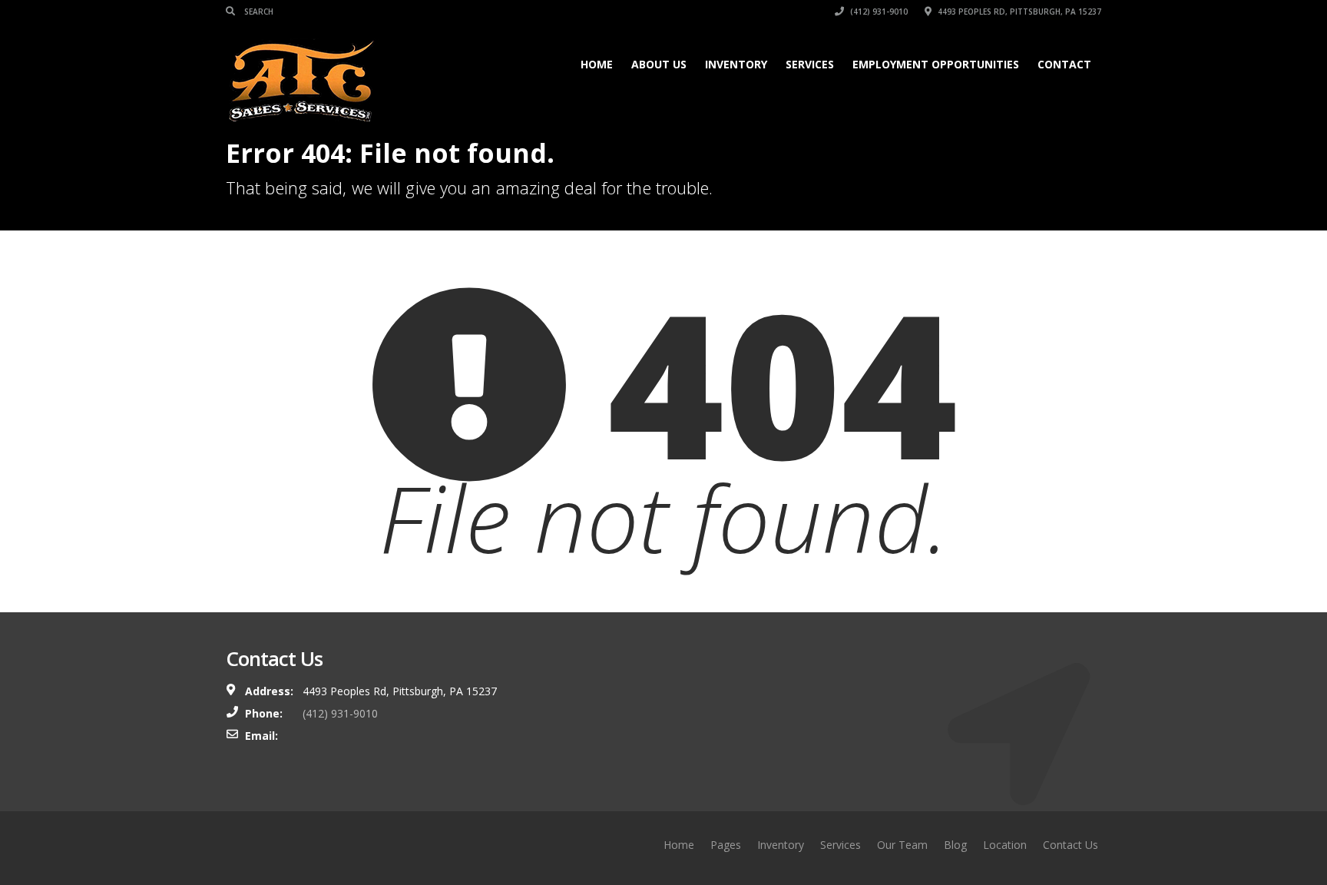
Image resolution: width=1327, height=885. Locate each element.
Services (810, 64)
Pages (725, 844)
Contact (1064, 64)
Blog (955, 844)
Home (597, 64)
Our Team (902, 844)
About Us (659, 64)
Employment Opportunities (935, 64)
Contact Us (1070, 844)
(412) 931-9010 (878, 11)
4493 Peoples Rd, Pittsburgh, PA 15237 (1018, 11)
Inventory (736, 64)
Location (1005, 844)
